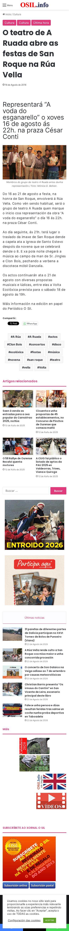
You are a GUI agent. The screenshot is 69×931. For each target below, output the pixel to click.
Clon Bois (15, 344)
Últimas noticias (34, 617)
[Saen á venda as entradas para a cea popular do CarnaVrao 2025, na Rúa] (18, 398)
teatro (56, 359)
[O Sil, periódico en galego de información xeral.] (34, 5)
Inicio (8, 14)
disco (57, 344)
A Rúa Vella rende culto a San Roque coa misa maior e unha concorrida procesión (44, 653)
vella (27, 367)
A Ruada (35, 336)
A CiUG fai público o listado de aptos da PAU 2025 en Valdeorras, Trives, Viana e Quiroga (49, 465)
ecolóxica (16, 352)
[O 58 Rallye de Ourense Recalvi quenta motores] (18, 446)
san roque (36, 359)
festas (36, 352)
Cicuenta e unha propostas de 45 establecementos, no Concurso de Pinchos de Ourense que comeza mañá (50, 419)
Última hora (41, 22)
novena (15, 359)
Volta (42, 367)
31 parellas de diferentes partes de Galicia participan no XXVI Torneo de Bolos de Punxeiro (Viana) (45, 634)
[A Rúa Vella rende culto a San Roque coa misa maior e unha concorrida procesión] (12, 655)
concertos (38, 344)
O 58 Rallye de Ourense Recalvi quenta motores (17, 462)
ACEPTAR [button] (49, 920)
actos (54, 336)
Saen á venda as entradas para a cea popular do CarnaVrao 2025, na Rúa (17, 416)
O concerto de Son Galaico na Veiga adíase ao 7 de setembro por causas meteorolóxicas (45, 671)
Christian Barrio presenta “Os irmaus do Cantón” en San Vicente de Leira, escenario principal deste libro (44, 690)
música (55, 352)
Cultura (17, 14)
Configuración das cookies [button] (24, 920)
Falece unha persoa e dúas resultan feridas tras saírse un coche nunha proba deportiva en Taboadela (44, 711)
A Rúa (17, 336)
